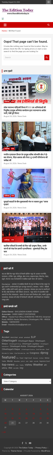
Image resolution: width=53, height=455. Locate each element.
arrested (27, 337)
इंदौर (45, 365)
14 (34, 414)
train (17, 365)
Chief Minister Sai (19, 353)
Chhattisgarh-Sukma (28, 349)
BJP (33, 337)
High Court (28, 358)
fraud (21, 358)
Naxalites (17, 361)
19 (19, 418)
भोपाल (10, 368)
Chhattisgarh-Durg (15, 344)
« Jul (4, 432)
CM (27, 353)
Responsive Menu (48, 2)
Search (46, 57)
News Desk (22, 116)
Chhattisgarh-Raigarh (35, 346)
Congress (34, 353)
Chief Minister (40, 349)
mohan (41, 358)
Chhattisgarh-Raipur (11, 349)
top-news (8, 364)
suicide (36, 361)
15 (41, 414)
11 (12, 414)
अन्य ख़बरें (8, 71)
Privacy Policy (41, 448)
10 (5, 414)
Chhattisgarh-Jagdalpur (30, 344)
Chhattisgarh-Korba (18, 346)
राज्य (12, 101)
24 (5, 423)
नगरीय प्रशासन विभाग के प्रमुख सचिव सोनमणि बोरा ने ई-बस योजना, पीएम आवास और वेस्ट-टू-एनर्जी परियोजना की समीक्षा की (26, 157)
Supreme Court (44, 361)
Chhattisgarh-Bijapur (26, 341)
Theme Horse (16, 451)
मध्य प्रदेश (15, 368)
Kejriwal (35, 358)
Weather (38, 364)
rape (31, 361)
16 (48, 414)
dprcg (44, 352)
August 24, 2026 (10, 116)
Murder (10, 361)
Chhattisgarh (9, 340)
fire (17, 358)
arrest (21, 337)
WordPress (45, 451)
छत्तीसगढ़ (4, 368)
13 (26, 414)
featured (8, 357)
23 (48, 418)
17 (5, 418)
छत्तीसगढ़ (6, 101)
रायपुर (21, 368)
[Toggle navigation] (5, 25)
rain (27, 361)
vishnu (28, 364)
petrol (23, 361)
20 (26, 418)
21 (34, 418)
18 (12, 418)
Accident (5, 337)
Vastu (22, 365)
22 (41, 418)
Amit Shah (14, 337)
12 (19, 414)
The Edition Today (26, 448)
